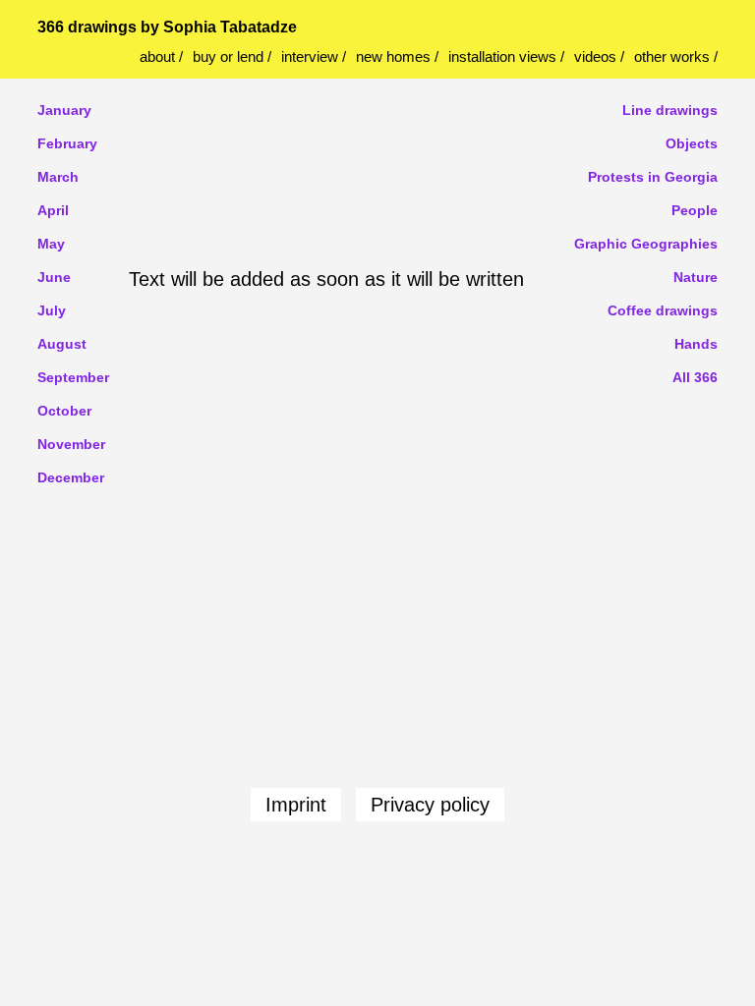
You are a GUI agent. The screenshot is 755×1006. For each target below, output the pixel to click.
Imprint (295, 804)
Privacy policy (430, 804)
